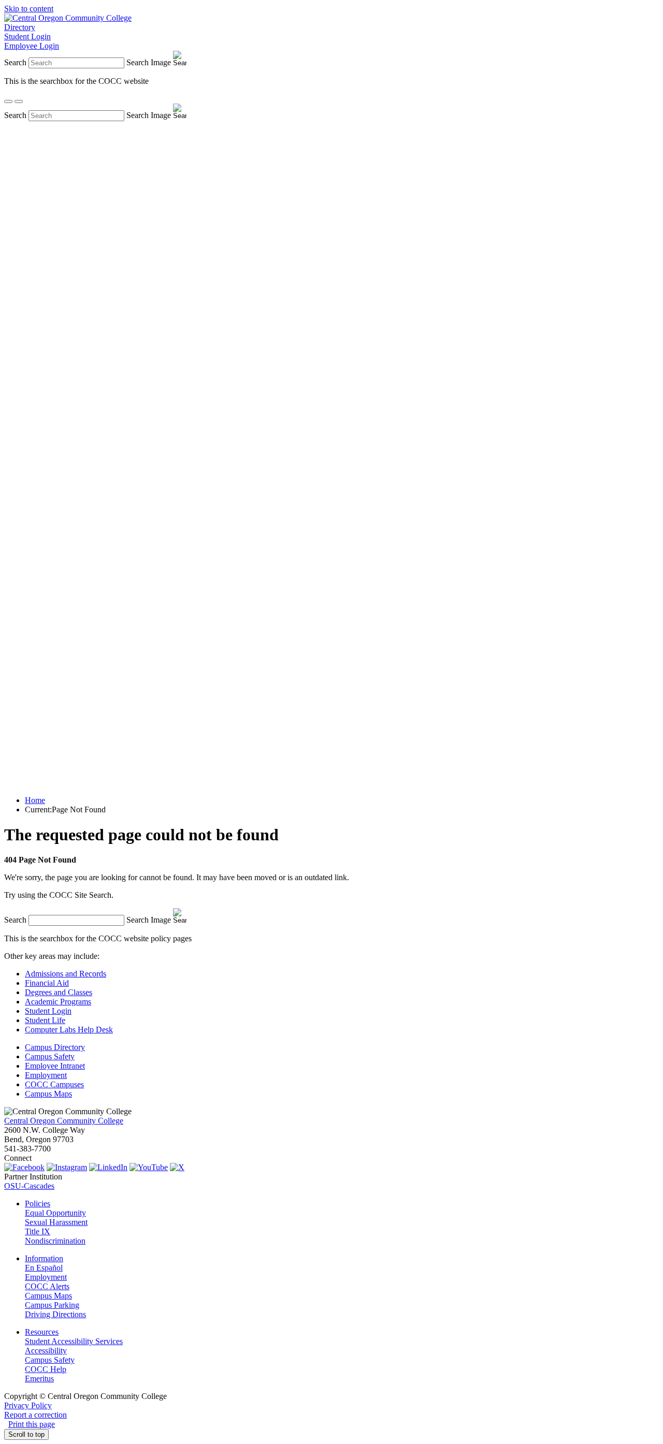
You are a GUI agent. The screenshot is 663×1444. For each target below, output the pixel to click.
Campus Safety (50, 1056)
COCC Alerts (47, 1286)
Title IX (37, 1231)
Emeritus (39, 1378)
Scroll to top (26, 1434)
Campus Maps (48, 1093)
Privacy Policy (28, 1405)
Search (15, 62)
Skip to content (28, 8)
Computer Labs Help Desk (69, 1029)
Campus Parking (52, 1305)
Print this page (31, 1424)
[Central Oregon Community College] (68, 17)
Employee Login (31, 45)
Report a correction (35, 1414)
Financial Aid (47, 983)
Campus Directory (55, 1047)
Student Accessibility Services (74, 1341)
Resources (42, 1332)
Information (44, 1258)
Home (35, 800)
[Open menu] (19, 101)
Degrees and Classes (58, 992)
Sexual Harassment (56, 1222)
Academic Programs (58, 1001)
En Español (44, 1267)
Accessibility (46, 1350)
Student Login (27, 36)
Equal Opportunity (55, 1212)
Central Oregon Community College (63, 1120)
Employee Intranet (55, 1065)
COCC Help (45, 1369)
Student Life (45, 1020)
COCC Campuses (54, 1084)
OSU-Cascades (29, 1186)
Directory (19, 27)
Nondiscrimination (55, 1240)
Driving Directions (55, 1314)
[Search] (8, 101)
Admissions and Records (65, 973)
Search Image (148, 62)
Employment (46, 1075)
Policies (37, 1203)
